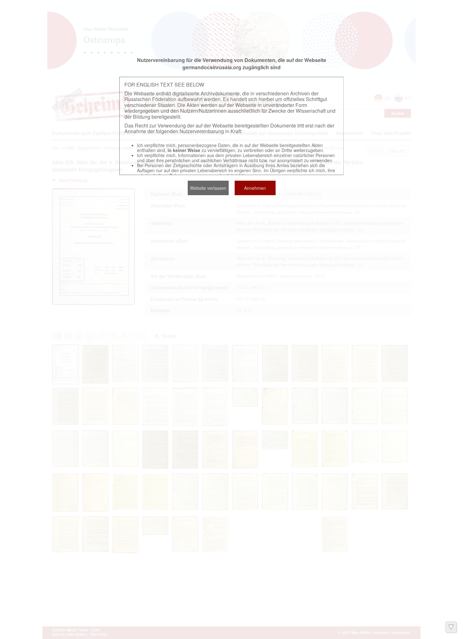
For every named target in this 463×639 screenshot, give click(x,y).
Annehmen (255, 188)
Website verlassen (208, 188)
